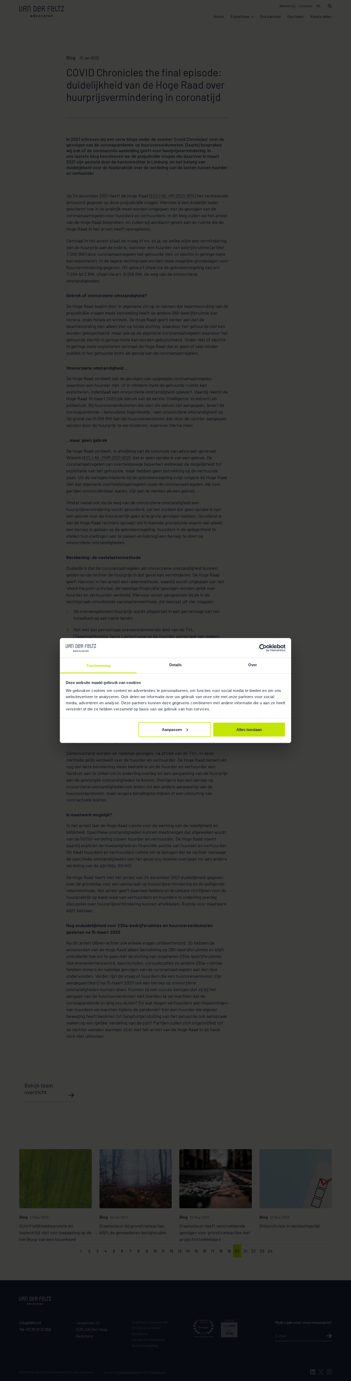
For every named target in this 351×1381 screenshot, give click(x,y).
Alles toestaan (249, 729)
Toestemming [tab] (98, 665)
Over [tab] (252, 665)
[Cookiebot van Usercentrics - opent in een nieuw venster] (263, 648)
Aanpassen (172, 729)
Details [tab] (175, 665)
